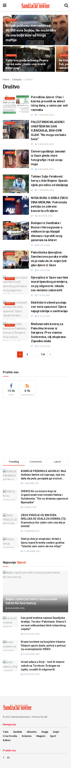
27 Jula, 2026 (43, 295)
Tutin (5, 732)
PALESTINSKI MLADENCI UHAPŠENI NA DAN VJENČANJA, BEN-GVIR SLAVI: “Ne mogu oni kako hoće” (48, 130)
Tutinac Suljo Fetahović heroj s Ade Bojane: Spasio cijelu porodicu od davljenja (49, 181)
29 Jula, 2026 (43, 270)
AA (45, 717)
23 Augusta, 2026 (15, 608)
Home (6, 79)
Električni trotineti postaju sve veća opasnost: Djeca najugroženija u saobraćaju (49, 307)
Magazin (40, 736)
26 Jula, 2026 (43, 316)
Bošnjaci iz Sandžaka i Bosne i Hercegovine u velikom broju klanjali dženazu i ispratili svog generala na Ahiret (46, 231)
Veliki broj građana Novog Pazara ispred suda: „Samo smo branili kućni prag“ (27, 64)
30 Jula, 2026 (43, 245)
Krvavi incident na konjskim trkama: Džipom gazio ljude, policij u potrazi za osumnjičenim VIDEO (43, 645)
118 (43, 354)
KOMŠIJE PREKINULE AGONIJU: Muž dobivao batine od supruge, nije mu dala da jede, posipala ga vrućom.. (43, 475)
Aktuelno (32, 732)
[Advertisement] (35, 427)
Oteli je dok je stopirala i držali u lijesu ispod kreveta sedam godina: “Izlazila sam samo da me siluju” (43, 542)
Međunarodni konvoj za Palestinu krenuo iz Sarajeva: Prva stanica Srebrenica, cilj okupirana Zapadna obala (48, 332)
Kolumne (27, 736)
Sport (53, 736)
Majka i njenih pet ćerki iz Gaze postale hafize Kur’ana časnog (31, 601)
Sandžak (17, 732)
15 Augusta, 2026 (45, 144)
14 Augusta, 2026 (45, 169)
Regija (44, 732)
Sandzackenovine (20, 717)
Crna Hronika (10, 736)
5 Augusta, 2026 (45, 216)
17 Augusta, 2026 (45, 115)
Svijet (56, 732)
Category (17, 79)
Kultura (6, 740)
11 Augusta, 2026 (45, 190)
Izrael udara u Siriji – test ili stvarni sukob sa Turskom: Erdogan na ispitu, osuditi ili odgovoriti (42, 665)
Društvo (11, 20)
